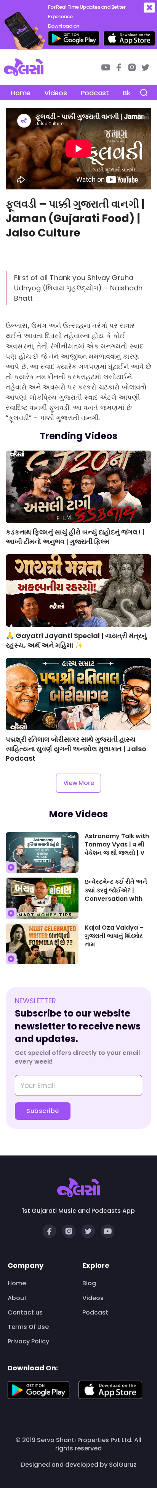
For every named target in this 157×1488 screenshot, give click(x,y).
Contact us (25, 1312)
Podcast (95, 93)
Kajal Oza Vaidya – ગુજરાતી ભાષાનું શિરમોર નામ (114, 936)
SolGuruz (122, 1464)
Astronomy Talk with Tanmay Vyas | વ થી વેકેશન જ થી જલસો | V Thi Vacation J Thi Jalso (117, 845)
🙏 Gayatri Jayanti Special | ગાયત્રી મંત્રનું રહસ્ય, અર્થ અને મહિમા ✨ (76, 640)
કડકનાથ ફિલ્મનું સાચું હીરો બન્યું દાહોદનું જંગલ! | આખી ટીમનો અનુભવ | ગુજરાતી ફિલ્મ (75, 536)
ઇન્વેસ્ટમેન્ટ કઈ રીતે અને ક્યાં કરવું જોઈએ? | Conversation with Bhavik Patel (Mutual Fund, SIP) (117, 890)
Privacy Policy (28, 1341)
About (17, 1298)
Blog (89, 1283)
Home (20, 93)
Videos (55, 93)
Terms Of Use (28, 1327)
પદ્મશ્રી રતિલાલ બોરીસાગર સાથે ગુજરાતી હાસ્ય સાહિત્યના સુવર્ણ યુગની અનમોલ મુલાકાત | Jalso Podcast (76, 749)
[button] (149, 8)
